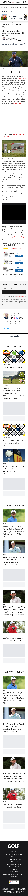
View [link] (19, 255)
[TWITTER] (12, 318)
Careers (14, 869)
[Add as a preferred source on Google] (14, 882)
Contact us (14, 856)
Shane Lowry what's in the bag (14, 237)
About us (14, 851)
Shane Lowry (22, 78)
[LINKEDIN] (17, 318)
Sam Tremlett (11, 38)
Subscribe (18, 2)
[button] (14, 254)
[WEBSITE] (20, 318)
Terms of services (20, 296)
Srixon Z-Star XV (18, 103)
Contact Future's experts (14, 854)
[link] (6, 254)
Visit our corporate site (19, 889)
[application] (14, 211)
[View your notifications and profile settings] (10, 2)
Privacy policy (14, 861)
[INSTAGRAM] (15, 318)
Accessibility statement (14, 864)
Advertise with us (14, 871)
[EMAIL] (22, 318)
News (19, 40)
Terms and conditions (14, 859)
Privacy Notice (21, 298)
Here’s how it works (19, 44)
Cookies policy (14, 866)
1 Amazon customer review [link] (15, 248)
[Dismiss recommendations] (26, 12)
